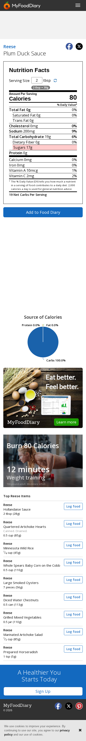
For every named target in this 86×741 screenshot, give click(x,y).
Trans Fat (21, 120)
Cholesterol (19, 125)
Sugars (19, 147)
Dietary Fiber (24, 142)
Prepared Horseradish (20, 650)
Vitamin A (17, 170)
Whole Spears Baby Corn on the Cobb (31, 563)
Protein (15, 152)
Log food (73, 506)
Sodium (15, 131)
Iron (12, 165)
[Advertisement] (43, 25)
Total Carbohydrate (26, 136)
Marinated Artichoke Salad (23, 632)
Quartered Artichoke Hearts (24, 524)
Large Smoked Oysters (21, 580)
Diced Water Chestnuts (21, 598)
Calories (20, 99)
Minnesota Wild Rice (18, 546)
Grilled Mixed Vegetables (22, 615)
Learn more (66, 421)
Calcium (16, 159)
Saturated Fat (24, 115)
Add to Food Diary (43, 212)
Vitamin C (17, 175)
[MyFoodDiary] (22, 5)
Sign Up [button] (43, 691)
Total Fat (17, 109)
